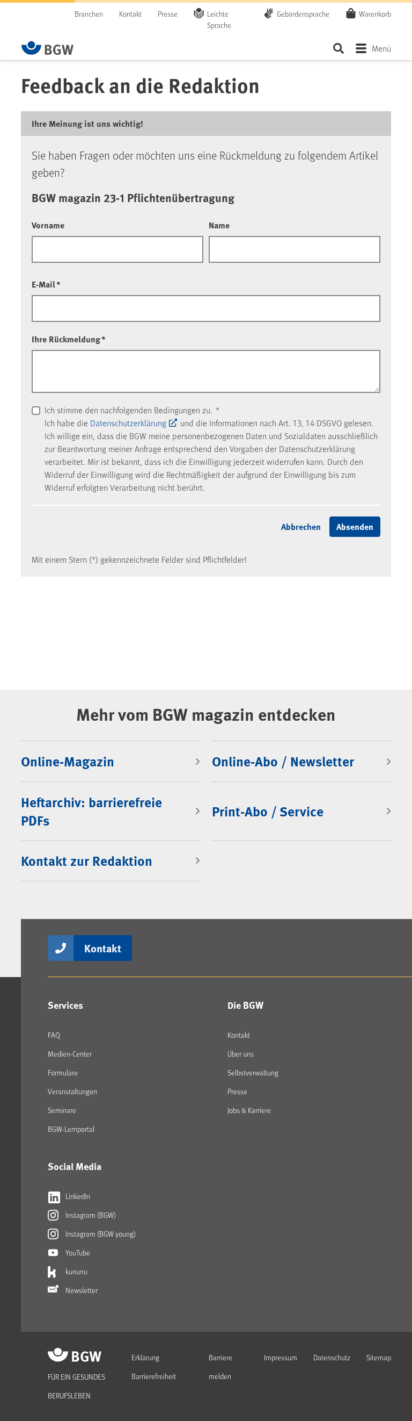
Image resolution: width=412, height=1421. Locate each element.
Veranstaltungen (72, 1091)
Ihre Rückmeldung (69, 339)
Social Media (74, 1166)
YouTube (77, 1252)
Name (219, 225)
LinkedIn (77, 1196)
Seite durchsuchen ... (338, 48)
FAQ (54, 1035)
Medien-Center (70, 1054)
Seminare (62, 1110)
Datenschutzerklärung (128, 422)
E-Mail (46, 284)
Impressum (280, 1357)
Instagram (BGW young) (100, 1234)
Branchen (89, 14)
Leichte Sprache (219, 19)
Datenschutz (331, 1357)
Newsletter (81, 1290)
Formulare (63, 1072)
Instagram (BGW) (90, 1215)
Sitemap (378, 1357)
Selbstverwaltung (252, 1072)
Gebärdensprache (303, 14)
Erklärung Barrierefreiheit (153, 1366)
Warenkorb (375, 14)
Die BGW (245, 1005)
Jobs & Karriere (249, 1110)
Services (65, 1005)
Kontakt (130, 14)
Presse (168, 14)
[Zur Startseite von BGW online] (48, 48)
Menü (381, 48)
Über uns (240, 1054)
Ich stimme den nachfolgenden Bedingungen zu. (132, 409)
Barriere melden (220, 1366)
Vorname (48, 225)
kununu (75, 1271)
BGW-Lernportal (71, 1129)
